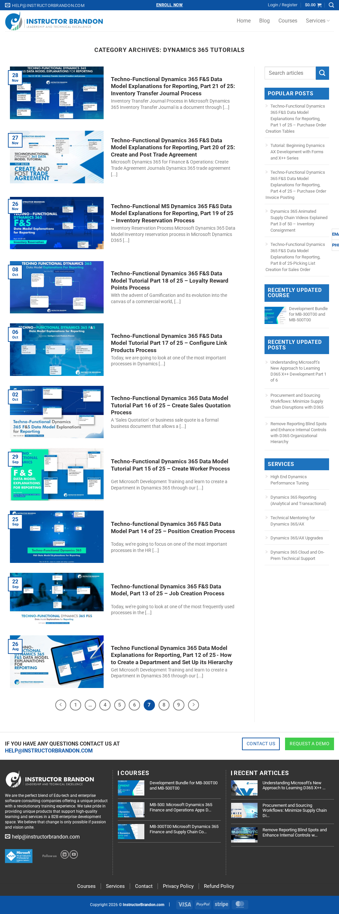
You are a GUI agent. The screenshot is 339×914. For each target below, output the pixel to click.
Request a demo (309, 743)
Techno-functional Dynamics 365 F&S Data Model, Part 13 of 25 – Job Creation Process (167, 590)
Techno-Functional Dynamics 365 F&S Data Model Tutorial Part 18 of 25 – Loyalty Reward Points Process (169, 280)
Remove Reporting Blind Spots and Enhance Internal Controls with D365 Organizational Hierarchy (298, 432)
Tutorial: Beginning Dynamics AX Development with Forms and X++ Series (297, 151)
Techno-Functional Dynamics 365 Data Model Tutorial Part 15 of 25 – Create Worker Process (170, 465)
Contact (144, 886)
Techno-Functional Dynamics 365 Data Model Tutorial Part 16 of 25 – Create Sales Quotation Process (171, 405)
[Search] (331, 5)
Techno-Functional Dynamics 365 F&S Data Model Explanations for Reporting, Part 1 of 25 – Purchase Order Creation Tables (296, 119)
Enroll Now (169, 5)
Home (244, 21)
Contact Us (261, 743)
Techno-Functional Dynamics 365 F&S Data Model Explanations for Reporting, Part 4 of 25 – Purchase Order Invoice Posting (296, 185)
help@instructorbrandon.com (49, 751)
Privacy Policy (178, 886)
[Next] (193, 705)
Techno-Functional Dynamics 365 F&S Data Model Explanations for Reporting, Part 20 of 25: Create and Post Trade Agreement (173, 147)
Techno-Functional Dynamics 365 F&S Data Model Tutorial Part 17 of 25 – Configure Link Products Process (169, 343)
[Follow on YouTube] (74, 854)
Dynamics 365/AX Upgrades (296, 537)
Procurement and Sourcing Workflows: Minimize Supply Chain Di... (295, 810)
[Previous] (61, 705)
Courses (287, 21)
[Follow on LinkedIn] (65, 854)
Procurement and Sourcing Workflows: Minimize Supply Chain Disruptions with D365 (296, 401)
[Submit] (322, 73)
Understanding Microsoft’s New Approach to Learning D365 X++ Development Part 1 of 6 (298, 371)
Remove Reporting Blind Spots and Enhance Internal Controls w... (295, 832)
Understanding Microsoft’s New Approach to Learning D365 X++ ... (294, 785)
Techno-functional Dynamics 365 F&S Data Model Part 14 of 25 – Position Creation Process (173, 527)
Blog (264, 21)
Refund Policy (219, 886)
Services (315, 21)
